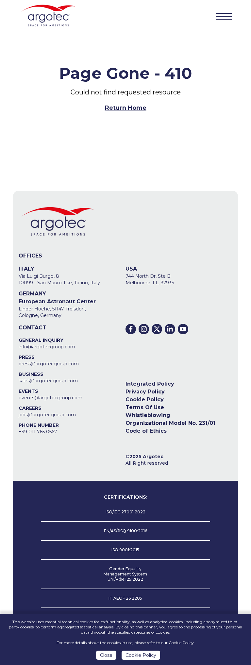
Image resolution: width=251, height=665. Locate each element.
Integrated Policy (150, 384)
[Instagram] (144, 329)
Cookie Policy (145, 399)
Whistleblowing (148, 415)
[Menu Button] (224, 16)
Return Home (125, 107)
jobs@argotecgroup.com (47, 415)
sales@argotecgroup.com (48, 381)
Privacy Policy (145, 392)
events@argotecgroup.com (50, 398)
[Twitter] (157, 329)
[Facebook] (131, 329)
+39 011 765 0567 (38, 432)
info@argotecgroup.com (47, 347)
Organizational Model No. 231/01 (170, 423)
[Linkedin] (170, 329)
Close (106, 655)
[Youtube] (183, 329)
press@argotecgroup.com (49, 364)
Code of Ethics (146, 431)
